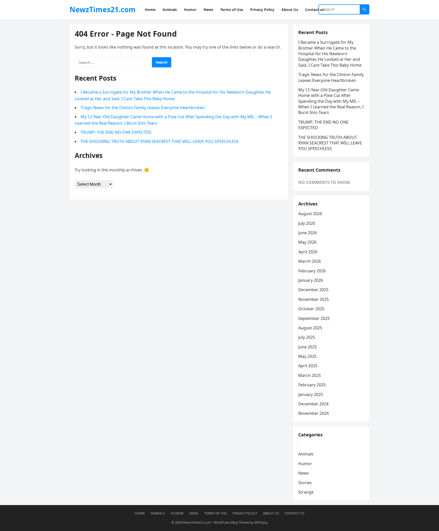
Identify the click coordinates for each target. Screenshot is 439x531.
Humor (305, 463)
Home (140, 513)
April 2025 (307, 365)
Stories (305, 482)
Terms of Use (215, 513)
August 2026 (310, 213)
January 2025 (310, 394)
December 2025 (313, 289)
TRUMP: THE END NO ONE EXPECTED (116, 132)
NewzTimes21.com (103, 9)
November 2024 (313, 413)
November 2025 (313, 299)
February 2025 (312, 385)
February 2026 (312, 271)
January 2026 (310, 280)
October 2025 (311, 309)
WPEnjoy (261, 522)
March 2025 (309, 375)
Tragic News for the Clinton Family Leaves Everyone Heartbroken (143, 107)
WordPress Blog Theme (231, 522)
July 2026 (306, 223)
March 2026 (309, 261)
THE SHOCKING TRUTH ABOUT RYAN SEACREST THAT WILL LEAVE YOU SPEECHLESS (160, 141)
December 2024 (313, 404)
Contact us (294, 513)
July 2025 (306, 337)
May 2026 (307, 242)
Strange (305, 492)
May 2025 (307, 356)
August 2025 (310, 328)
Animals (305, 454)
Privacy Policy (244, 513)
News (303, 473)
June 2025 (307, 347)
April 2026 (307, 252)
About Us (271, 513)
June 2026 (307, 232)
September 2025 (314, 318)
